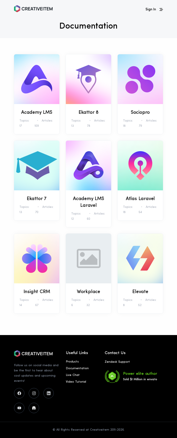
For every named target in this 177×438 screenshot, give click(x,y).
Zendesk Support (117, 362)
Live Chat (73, 375)
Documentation (77, 368)
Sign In (150, 9)
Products (72, 361)
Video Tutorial (76, 381)
